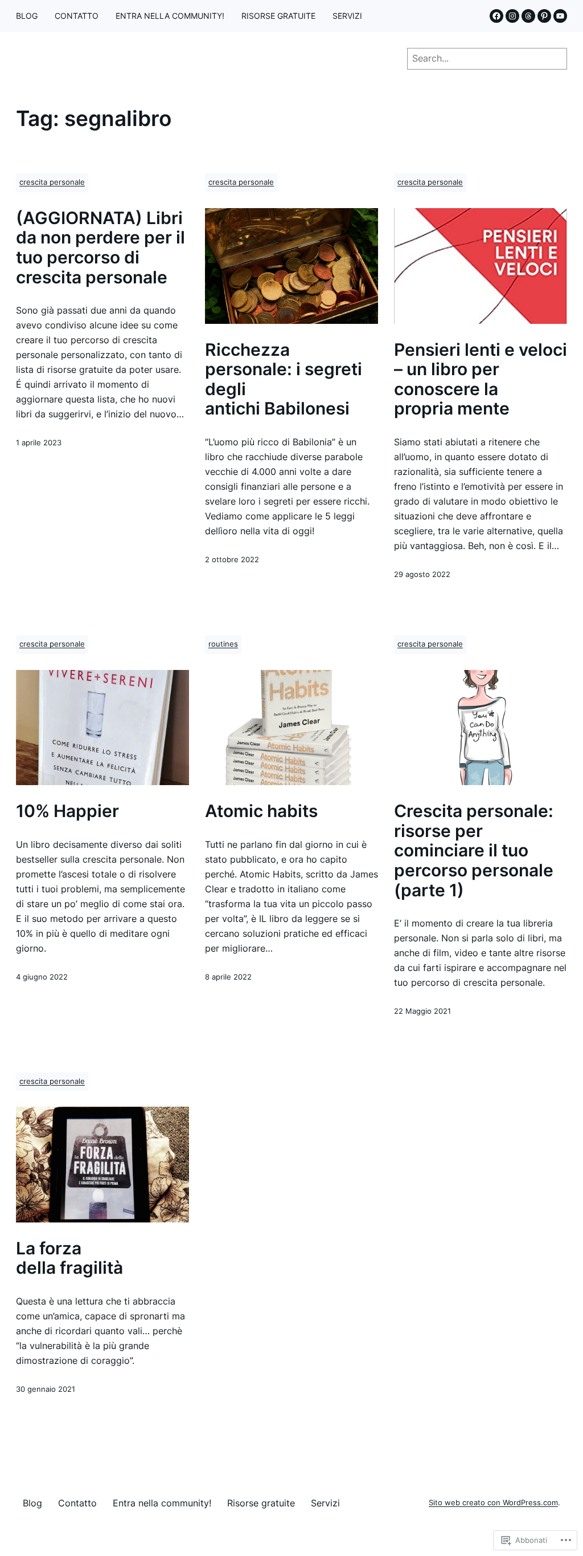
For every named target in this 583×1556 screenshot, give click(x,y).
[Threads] (528, 16)
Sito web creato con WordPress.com (493, 1502)
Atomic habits (261, 811)
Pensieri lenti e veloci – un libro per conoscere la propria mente (480, 379)
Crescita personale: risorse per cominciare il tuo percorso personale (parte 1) (473, 850)
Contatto (76, 16)
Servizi (347, 16)
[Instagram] (512, 16)
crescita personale (52, 182)
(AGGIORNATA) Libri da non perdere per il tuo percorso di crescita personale (100, 247)
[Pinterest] (544, 16)
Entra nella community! (170, 16)
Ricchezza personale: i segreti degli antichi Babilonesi (283, 379)
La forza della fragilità (69, 1258)
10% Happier (67, 811)
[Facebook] (496, 16)
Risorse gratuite (278, 16)
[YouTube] (560, 16)
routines (223, 644)
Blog (27, 16)
